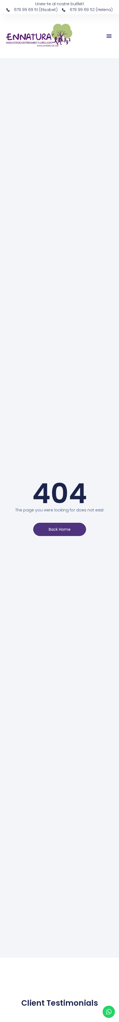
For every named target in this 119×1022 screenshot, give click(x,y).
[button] (109, 36)
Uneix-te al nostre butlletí (59, 4)
